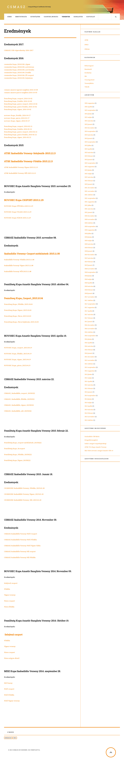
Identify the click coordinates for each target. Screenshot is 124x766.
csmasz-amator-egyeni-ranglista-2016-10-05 (21, 90)
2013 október (89, 420)
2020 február (89, 248)
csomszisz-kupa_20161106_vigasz (17, 64)
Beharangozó (89, 66)
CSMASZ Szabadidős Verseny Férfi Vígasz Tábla (22, 546)
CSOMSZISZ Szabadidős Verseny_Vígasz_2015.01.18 (23, 494)
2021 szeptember (90, 198)
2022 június (88, 170)
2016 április (88, 343)
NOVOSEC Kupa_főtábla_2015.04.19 (17, 354)
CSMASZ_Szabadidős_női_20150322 (17, 411)
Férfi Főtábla (9, 695)
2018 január (88, 293)
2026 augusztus (89, 103)
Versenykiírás (89, 83)
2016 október (89, 332)
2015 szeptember (90, 367)
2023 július (88, 145)
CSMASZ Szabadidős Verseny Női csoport (20, 552)
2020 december (89, 216)
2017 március (89, 314)
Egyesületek (35, 17)
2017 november (90, 297)
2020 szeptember (90, 226)
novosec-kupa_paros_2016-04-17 (16, 118)
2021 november (90, 191)
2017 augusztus (89, 307)
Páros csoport (9, 601)
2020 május (88, 240)
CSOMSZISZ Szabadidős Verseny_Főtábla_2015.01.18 (24, 488)
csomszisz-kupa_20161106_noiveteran (19, 67)
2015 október (89, 364)
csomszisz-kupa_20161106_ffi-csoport (19, 75)
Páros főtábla (9, 607)
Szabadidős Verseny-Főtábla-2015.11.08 (19, 260)
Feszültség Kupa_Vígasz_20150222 (17, 460)
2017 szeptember (90, 304)
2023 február (89, 156)
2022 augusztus (89, 167)
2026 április (88, 107)
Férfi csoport (9, 689)
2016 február (89, 350)
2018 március (89, 286)
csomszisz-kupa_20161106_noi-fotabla (19, 70)
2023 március (89, 152)
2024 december (89, 128)
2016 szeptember (90, 336)
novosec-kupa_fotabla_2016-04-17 (17, 115)
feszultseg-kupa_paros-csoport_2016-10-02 (20, 104)
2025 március (89, 121)
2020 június (88, 237)
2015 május (88, 378)
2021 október (89, 195)
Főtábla (7, 589)
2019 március (89, 258)
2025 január (88, 124)
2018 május (88, 279)
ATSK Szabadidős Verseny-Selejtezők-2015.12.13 (29, 153)
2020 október (89, 223)
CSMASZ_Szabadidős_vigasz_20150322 (19, 405)
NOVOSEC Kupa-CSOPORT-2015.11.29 (23, 200)
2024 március (89, 135)
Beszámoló (88, 69)
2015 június (88, 374)
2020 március (89, 244)
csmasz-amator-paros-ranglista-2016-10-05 (20, 93)
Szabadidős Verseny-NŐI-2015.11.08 (17, 271)
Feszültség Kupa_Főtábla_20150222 (18, 455)
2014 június (88, 399)
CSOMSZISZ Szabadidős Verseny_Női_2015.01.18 (22, 500)
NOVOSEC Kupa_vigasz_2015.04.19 (17, 360)
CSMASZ (16, 7)
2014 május (88, 403)
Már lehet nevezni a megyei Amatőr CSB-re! (99, 451)
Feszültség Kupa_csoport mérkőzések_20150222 (22, 443)
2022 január (88, 184)
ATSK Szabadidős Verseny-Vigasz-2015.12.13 (21, 167)
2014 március (89, 410)
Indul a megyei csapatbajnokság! (95, 444)
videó (14, 738)
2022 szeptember (90, 163)
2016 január (88, 353)
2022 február (89, 181)
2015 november (90, 360)
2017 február (89, 318)
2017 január (88, 321)
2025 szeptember (90, 110)
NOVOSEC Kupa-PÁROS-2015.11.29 (17, 218)
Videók (87, 87)
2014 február (89, 413)
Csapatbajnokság (51, 17)
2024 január (88, 138)
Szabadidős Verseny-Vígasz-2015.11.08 (18, 266)
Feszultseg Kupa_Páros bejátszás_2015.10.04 (21, 322)
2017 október (89, 300)
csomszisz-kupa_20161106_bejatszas (18, 78)
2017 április (88, 311)
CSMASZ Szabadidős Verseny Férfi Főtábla (20, 540)
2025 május (88, 117)
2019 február (89, 262)
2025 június (88, 114)
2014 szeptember (90, 395)
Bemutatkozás (21, 17)
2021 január (88, 212)
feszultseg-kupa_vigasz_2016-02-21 (17, 137)
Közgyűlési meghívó (91, 440)
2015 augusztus (89, 371)
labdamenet (8, 738)
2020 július (88, 233)
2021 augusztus (89, 202)
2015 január (88, 392)
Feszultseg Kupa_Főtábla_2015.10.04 (18, 304)
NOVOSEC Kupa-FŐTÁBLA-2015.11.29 (18, 206)
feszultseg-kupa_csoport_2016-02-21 (18, 126)
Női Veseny (8, 683)
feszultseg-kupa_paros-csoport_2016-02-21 (20, 132)
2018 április (88, 283)
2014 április (88, 406)
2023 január (88, 159)
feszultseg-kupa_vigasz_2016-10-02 (17, 109)
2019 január (88, 265)
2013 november (90, 417)
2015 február (89, 388)
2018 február (89, 290)
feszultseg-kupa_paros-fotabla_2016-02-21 (20, 135)
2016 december (89, 325)
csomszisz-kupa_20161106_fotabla (17, 73)
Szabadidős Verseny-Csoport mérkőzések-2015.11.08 (32, 253)
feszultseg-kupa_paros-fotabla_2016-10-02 (20, 107)
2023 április (88, 149)
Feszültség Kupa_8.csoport (14, 449)
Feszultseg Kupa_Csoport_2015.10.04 (23, 298)
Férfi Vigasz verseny (12, 701)
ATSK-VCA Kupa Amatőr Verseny (95, 447)
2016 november (90, 329)
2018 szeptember (90, 272)
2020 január (88, 251)
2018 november (90, 269)
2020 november (90, 219)
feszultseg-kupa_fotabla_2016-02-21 (18, 129)
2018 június (88, 276)
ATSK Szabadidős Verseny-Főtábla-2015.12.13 (28, 161)
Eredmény (88, 73)
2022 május (88, 174)
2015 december (89, 357)
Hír (86, 76)
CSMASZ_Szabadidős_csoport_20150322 (19, 393)
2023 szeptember (90, 142)
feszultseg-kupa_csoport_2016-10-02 (18, 99)
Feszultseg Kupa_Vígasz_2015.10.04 (17, 310)
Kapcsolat (90, 17)
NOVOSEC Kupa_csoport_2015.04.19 (18, 348)
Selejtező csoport (10, 583)
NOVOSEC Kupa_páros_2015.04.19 (17, 365)
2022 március (89, 177)
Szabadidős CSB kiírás (92, 436)
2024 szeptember (90, 131)
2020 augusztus (89, 230)
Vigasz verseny (10, 595)
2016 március (89, 346)
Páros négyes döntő (11, 658)
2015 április (88, 381)
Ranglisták (78, 17)
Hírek (9, 17)
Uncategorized (89, 80)
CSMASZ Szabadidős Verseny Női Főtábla (19, 557)
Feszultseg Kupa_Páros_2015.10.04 (17, 316)
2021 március (89, 209)
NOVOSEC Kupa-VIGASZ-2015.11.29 (17, 212)
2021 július (88, 205)
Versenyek (66, 17)
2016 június (88, 339)
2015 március (89, 385)
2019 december (89, 255)
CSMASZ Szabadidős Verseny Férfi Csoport (20, 534)
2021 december (89, 188)
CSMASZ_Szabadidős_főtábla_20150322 (19, 399)
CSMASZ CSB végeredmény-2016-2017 (18, 50)
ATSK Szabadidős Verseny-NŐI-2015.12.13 (20, 173)
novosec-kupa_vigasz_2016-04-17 (17, 121)
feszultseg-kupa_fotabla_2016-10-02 (18, 101)
